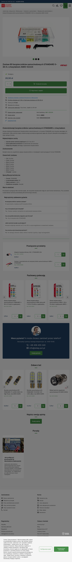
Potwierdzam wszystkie (61, 549)
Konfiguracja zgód (45, 549)
